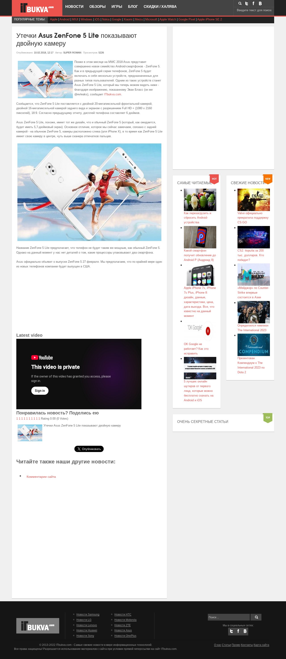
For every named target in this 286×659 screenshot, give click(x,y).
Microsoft (151, 19)
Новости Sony (85, 635)
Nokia (105, 19)
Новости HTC (122, 614)
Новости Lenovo (86, 625)
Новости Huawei (86, 630)
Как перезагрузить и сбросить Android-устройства (197, 217)
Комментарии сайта (41, 476)
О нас (217, 644)
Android (64, 19)
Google (116, 19)
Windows (86, 19)
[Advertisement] (89, 300)
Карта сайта (261, 644)
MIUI (75, 19)
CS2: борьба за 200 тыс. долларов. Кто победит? (251, 255)
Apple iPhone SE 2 (209, 19)
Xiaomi (128, 19)
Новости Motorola (125, 619)
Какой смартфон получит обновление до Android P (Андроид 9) (200, 255)
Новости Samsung (87, 614)
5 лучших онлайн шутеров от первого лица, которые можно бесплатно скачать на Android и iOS (198, 391)
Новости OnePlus (125, 635)
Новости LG (83, 619)
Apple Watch (168, 19)
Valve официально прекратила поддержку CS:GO (253, 217)
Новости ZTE (122, 625)
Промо (236, 644)
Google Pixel (187, 19)
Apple (53, 19)
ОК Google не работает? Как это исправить (196, 348)
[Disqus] (89, 538)
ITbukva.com (112, 94)
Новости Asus (123, 630)
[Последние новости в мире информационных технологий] (37, 8)
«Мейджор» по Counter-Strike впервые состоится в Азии (253, 292)
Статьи (226, 644)
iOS (97, 19)
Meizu (139, 19)
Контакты (247, 644)
